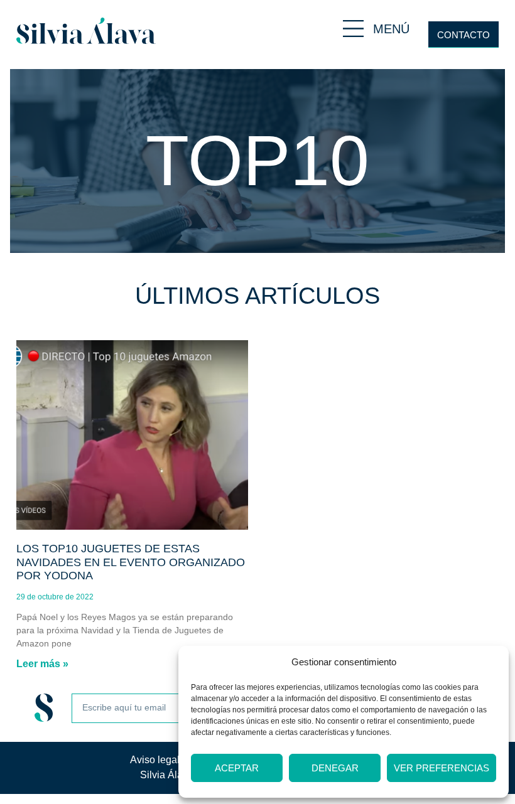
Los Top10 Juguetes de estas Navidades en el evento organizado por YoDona (130, 562)
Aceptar (237, 768)
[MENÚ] (353, 28)
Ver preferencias (441, 768)
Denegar (335, 768)
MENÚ (391, 29)
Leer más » (42, 663)
